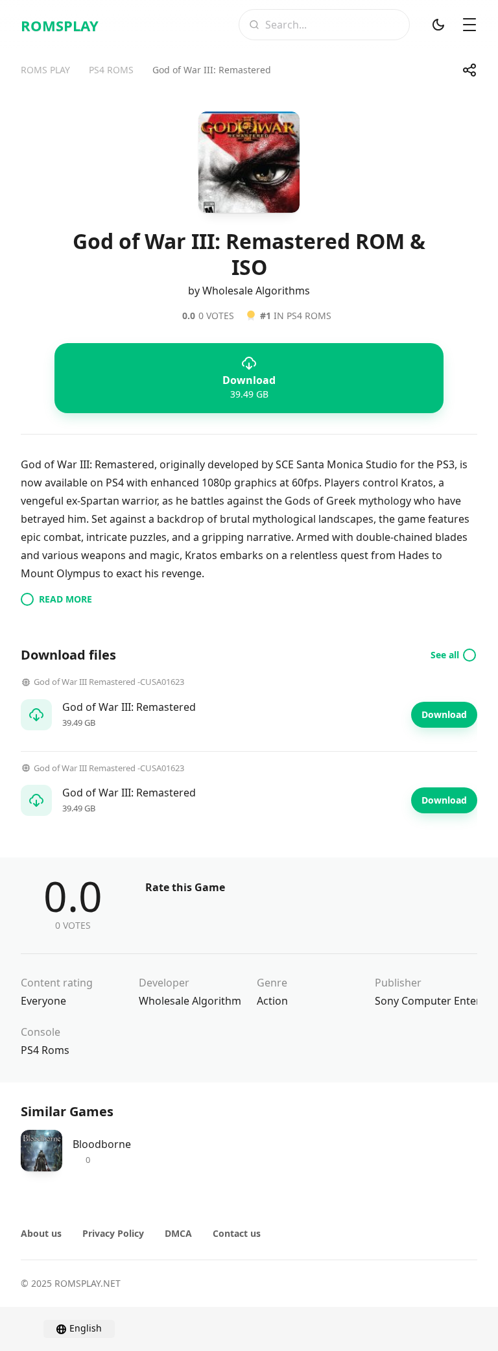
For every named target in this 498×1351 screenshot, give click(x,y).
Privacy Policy (113, 1233)
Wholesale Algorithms (192, 1001)
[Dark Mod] (438, 24)
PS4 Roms (45, 1050)
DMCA (178, 1233)
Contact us (237, 1233)
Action (272, 1001)
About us (41, 1233)
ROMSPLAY (60, 25)
